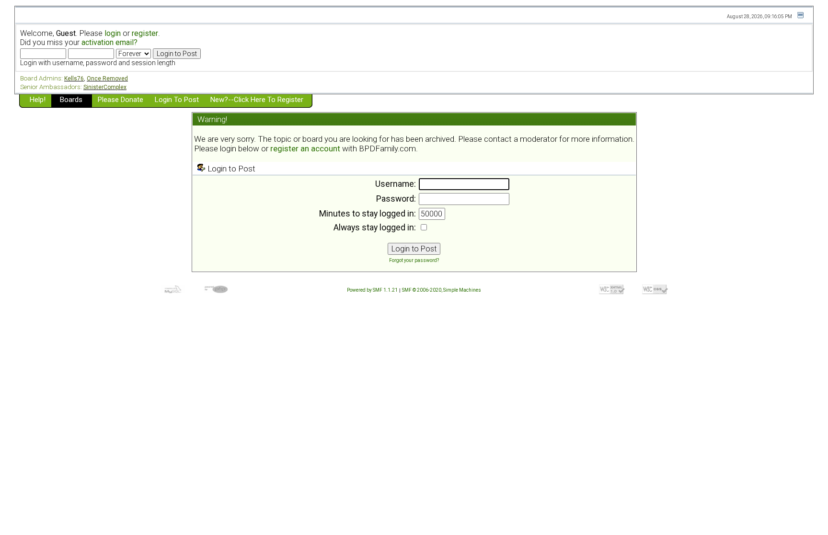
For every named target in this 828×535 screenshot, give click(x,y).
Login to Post (177, 99)
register (145, 33)
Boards (71, 99)
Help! (38, 99)
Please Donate (120, 99)
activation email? (109, 42)
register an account (305, 148)
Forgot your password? (414, 260)
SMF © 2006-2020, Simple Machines (441, 290)
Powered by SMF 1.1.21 (372, 290)
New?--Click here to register (256, 99)
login (112, 33)
